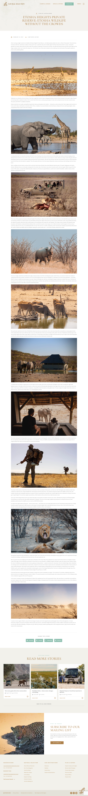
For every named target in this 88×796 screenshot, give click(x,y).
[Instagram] (74, 793)
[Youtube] (76, 793)
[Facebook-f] (71, 793)
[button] (30, 640)
